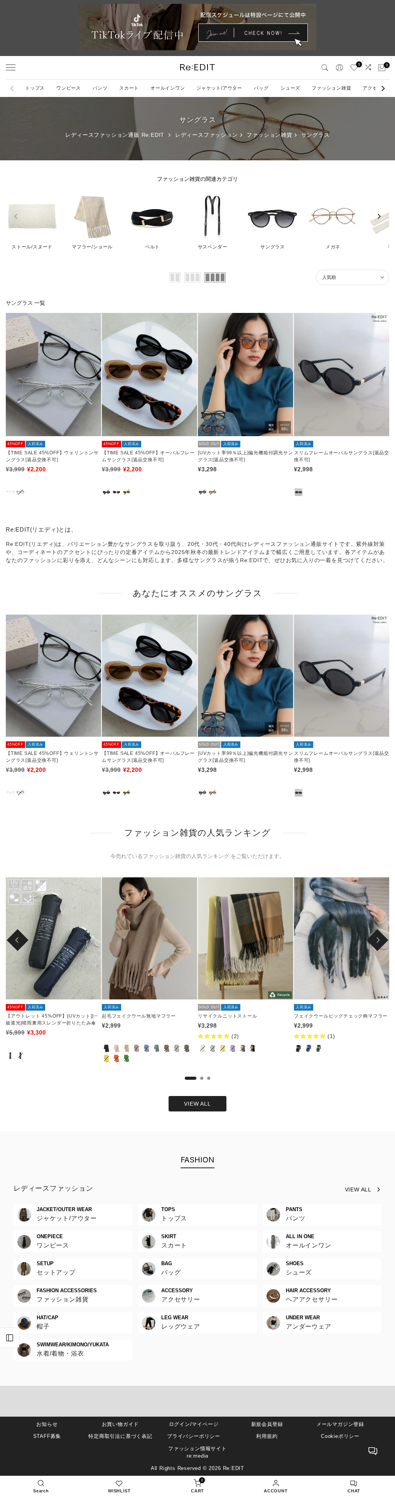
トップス (35, 88)
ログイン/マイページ (194, 1424)
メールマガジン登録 (340, 1424)
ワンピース (68, 88)
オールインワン (167, 88)
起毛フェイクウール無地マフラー (139, 1016)
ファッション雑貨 (331, 88)
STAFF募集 (47, 1436)
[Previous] (12, 88)
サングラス (315, 135)
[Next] (382, 88)
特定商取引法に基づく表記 (120, 1436)
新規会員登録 (267, 1424)
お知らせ (46, 1424)
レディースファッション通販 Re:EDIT (114, 135)
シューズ (290, 88)
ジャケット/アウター (219, 88)
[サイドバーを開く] (9, 1337)
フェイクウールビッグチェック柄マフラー (341, 1016)
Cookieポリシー (340, 1436)
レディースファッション (206, 135)
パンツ (100, 88)
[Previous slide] (16, 216)
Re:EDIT (234, 1468)
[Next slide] (379, 216)
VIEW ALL (197, 1104)
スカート (129, 88)
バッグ (261, 88)
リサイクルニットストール (227, 1016)
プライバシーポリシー (193, 1436)
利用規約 (266, 1436)
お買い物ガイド (120, 1424)
